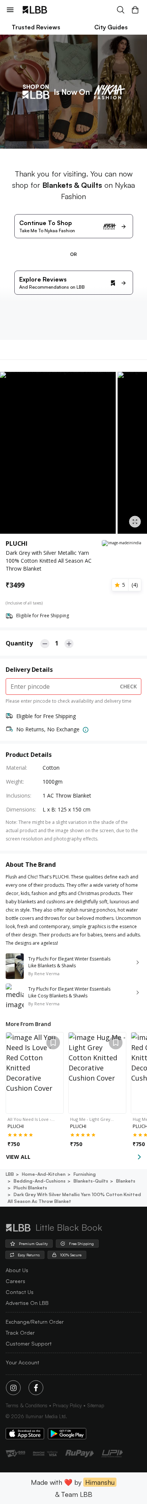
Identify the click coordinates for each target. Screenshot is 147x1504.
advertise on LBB (27, 1303)
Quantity (19, 643)
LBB (10, 1174)
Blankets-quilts (91, 1181)
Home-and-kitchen (44, 1174)
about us (17, 1270)
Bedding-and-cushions (40, 1181)
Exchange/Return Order (35, 1321)
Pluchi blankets (30, 1187)
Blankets (125, 1181)
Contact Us (20, 1292)
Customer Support (29, 1343)
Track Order (20, 1332)
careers (15, 1281)
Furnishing (85, 1174)
